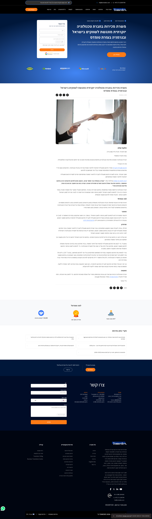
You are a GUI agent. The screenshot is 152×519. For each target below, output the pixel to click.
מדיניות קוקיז (41, 514)
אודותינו (100, 9)
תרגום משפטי (78, 9)
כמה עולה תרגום (69, 450)
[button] (62, 400)
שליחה (52, 50)
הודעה (62, 409)
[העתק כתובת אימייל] (97, 2)
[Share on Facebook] (64, 95)
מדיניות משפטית (53, 514)
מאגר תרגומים (69, 470)
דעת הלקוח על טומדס (120, 181)
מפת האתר (93, 456)
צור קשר (68, 369)
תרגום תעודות (69, 464)
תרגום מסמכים (69, 453)
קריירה (94, 453)
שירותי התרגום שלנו (68, 459)
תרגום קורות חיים (89, 220)
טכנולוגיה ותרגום (68, 473)
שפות (94, 9)
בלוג (55, 9)
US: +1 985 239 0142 (119, 494)
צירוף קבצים (58, 41)
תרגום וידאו (70, 467)
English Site (92, 462)
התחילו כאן (31, 10)
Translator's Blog (38, 456)
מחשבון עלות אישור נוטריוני (66, 476)
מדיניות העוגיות (127, 516)
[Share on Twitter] (67, 95)
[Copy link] (57, 95)
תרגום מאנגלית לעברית (120, 168)
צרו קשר (49, 9)
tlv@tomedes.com (104, 3)
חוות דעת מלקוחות (38, 453)
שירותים (88, 9)
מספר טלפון (64, 397)
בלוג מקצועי (40, 450)
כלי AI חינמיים (62, 9)
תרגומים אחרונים (68, 462)
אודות (94, 450)
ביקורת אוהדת (114, 277)
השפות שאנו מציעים (68, 456)
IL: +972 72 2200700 (119, 3)
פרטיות (94, 459)
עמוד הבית (109, 9)
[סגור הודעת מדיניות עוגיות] (113, 516)
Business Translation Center (35, 459)
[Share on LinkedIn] (60, 95)
